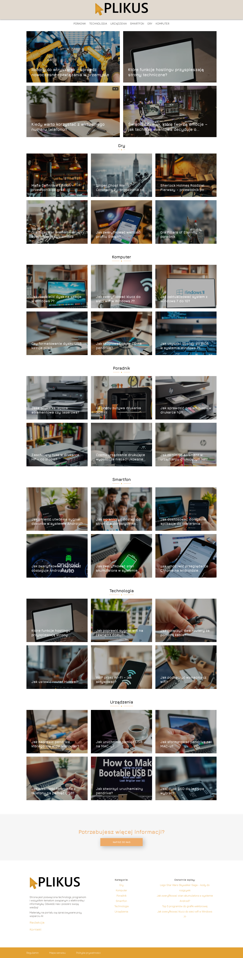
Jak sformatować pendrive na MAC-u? (185, 744)
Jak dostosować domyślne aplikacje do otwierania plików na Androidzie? (183, 521)
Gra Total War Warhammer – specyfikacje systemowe (55, 234)
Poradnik (80, 23)
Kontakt (35, 929)
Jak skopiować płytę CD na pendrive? (119, 346)
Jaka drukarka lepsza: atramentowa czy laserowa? (55, 410)
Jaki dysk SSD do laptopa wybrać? (182, 791)
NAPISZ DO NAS (121, 842)
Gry (149, 23)
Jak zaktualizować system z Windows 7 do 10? (183, 299)
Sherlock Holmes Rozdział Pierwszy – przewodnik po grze (182, 187)
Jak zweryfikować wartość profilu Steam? (118, 234)
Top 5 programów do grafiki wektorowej (184, 906)
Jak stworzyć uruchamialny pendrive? (119, 791)
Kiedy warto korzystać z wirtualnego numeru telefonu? (68, 126)
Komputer (162, 23)
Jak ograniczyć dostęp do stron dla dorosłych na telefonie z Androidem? (118, 521)
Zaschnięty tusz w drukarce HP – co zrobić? (55, 457)
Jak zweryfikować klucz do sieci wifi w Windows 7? (118, 299)
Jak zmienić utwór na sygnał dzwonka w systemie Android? (56, 521)
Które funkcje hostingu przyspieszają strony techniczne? (166, 72)
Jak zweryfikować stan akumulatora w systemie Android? (117, 568)
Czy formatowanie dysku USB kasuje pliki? (56, 346)
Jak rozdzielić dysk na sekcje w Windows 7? (56, 299)
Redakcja (37, 922)
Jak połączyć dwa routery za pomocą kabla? (185, 633)
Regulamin (32, 952)
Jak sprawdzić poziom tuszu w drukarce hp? (185, 410)
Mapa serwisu (57, 952)
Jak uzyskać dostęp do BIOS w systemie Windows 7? (184, 346)
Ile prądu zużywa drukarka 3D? (118, 410)
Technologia (98, 23)
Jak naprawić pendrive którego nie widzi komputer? (55, 744)
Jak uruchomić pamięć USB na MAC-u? (119, 744)
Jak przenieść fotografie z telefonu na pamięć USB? (53, 791)
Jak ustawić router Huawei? (54, 682)
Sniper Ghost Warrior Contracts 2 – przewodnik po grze (120, 187)
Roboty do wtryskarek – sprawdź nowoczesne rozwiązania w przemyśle (70, 72)
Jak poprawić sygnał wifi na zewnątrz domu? (119, 633)
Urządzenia (118, 23)
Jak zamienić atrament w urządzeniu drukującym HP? (184, 457)
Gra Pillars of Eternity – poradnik (180, 234)
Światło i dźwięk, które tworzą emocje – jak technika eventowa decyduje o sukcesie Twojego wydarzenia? (167, 127)
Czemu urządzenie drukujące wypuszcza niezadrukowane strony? (120, 457)
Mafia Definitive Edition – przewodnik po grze (52, 187)
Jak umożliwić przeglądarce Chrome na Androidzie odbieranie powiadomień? (184, 568)
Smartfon (137, 23)
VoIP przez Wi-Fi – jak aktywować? (114, 679)
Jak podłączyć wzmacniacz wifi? (183, 679)
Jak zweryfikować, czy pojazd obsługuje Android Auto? (56, 568)
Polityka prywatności (88, 952)
